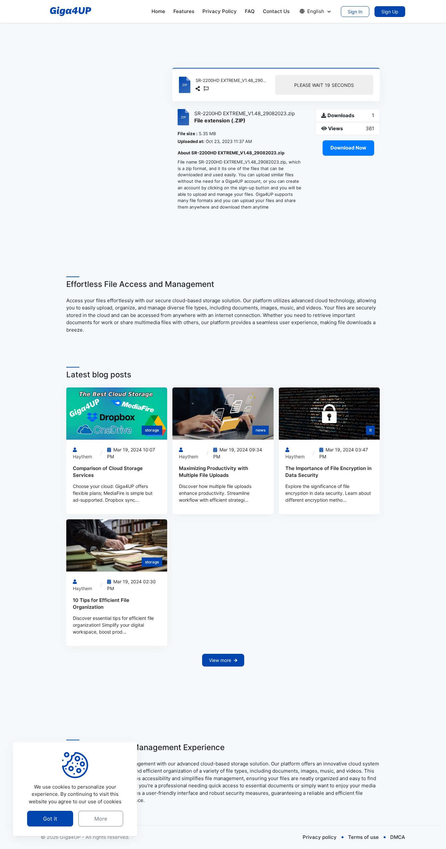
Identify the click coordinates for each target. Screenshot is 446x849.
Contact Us (276, 11)
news (260, 430)
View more (220, 660)
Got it (50, 818)
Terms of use (363, 837)
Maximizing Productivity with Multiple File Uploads (213, 471)
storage (152, 430)
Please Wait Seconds (324, 85)
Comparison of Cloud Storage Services (108, 471)
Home (158, 11)
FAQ (250, 11)
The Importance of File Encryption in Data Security (328, 471)
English (315, 11)
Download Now (348, 148)
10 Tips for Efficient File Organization (101, 603)
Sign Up (389, 11)
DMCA (397, 837)
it (370, 430)
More (100, 818)
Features (183, 11)
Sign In (355, 11)
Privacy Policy (219, 11)
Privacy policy (320, 837)
